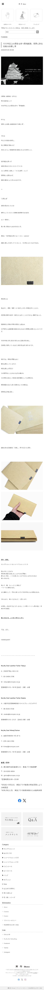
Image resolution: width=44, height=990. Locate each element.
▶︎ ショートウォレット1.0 (10, 862)
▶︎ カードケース (7, 871)
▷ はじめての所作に (8, 888)
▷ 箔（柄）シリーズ (8, 897)
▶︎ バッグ (5, 875)
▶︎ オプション (6, 880)
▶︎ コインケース (7, 866)
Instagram (7, 952)
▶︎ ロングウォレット (8, 849)
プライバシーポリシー (10, 920)
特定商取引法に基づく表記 (11, 925)
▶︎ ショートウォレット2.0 (10, 857)
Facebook (7, 943)
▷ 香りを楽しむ (7, 893)
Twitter (6, 948)
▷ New (4, 884)
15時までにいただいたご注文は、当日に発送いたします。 (18, 28)
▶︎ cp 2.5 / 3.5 (7, 853)
